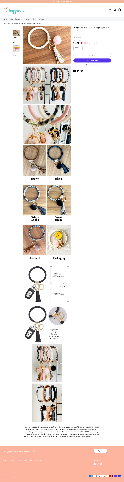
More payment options (92, 65)
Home (5, 19)
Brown (81, 43)
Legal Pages (28, 460)
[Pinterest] (101, 464)
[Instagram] (98, 464)
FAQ (19, 460)
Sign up (100, 451)
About (27, 19)
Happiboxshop (78, 34)
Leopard (74, 43)
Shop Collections (15, 19)
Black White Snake (92, 43)
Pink (85, 43)
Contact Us (38, 460)
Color (77, 40)
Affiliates (41, 19)
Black (78, 43)
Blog (34, 19)
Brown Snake (96, 43)
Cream (88, 43)
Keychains (78, 37)
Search (12, 460)
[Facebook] (95, 464)
